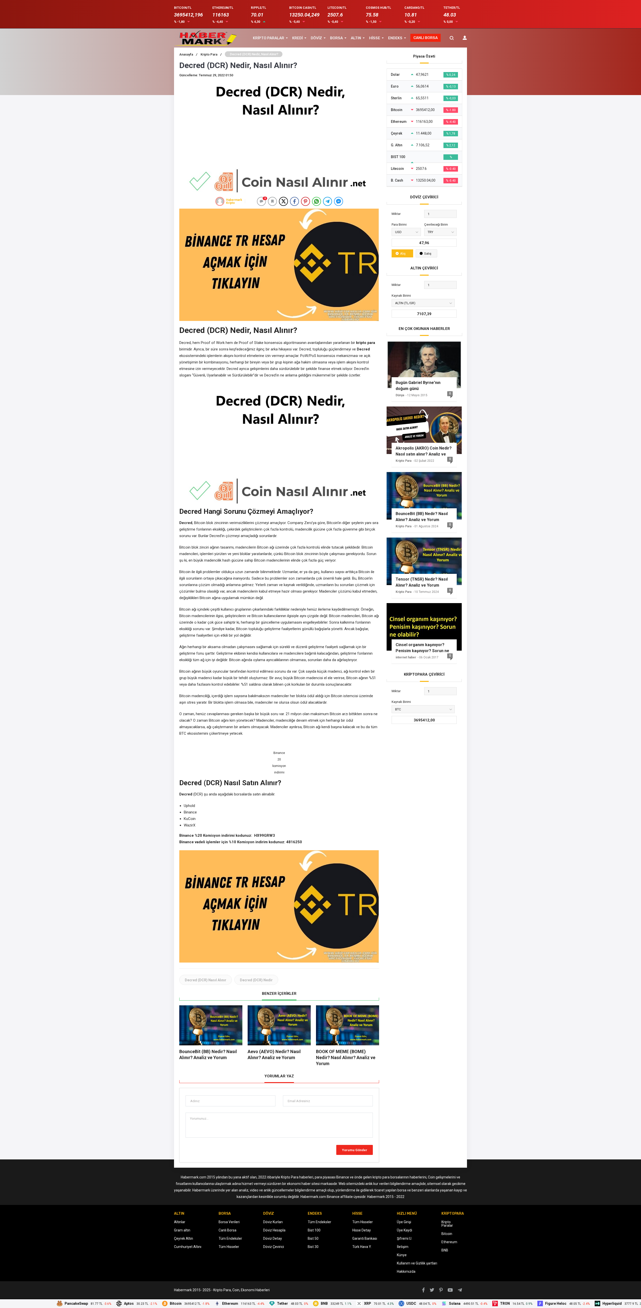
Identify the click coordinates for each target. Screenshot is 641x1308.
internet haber (406, 657)
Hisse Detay (361, 1230)
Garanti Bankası (364, 1238)
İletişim (402, 1246)
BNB (444, 1250)
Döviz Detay (272, 1238)
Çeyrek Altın (183, 1238)
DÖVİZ (316, 38)
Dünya (400, 395)
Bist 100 (314, 1230)
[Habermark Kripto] (219, 201)
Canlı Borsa (227, 1230)
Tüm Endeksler (230, 1238)
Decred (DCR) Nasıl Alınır (205, 980)
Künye (402, 1255)
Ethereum (449, 1242)
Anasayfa (188, 54)
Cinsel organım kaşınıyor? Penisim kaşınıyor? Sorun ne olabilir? (422, 647)
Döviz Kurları (273, 1222)
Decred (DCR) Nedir (256, 980)
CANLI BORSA (425, 38)
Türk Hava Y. (362, 1246)
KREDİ (297, 38)
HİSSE (374, 38)
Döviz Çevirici (273, 1246)
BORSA (336, 38)
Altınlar (179, 1222)
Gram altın (182, 1230)
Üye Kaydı (404, 1230)
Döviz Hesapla (274, 1230)
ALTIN (356, 38)
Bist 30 (313, 1246)
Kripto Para (211, 54)
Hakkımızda (406, 1271)
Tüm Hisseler (229, 1246)
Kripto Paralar (447, 1223)
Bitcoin (446, 1233)
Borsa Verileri (229, 1222)
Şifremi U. (404, 1238)
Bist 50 (313, 1238)
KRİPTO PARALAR (268, 38)
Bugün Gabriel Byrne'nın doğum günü (418, 385)
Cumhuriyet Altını (187, 1246)
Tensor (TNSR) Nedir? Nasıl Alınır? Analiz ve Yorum (422, 582)
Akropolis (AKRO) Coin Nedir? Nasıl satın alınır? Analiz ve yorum (424, 451)
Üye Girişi (404, 1222)
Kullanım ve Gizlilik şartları (417, 1263)
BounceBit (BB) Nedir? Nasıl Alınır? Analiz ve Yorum (422, 516)
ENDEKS (395, 38)
